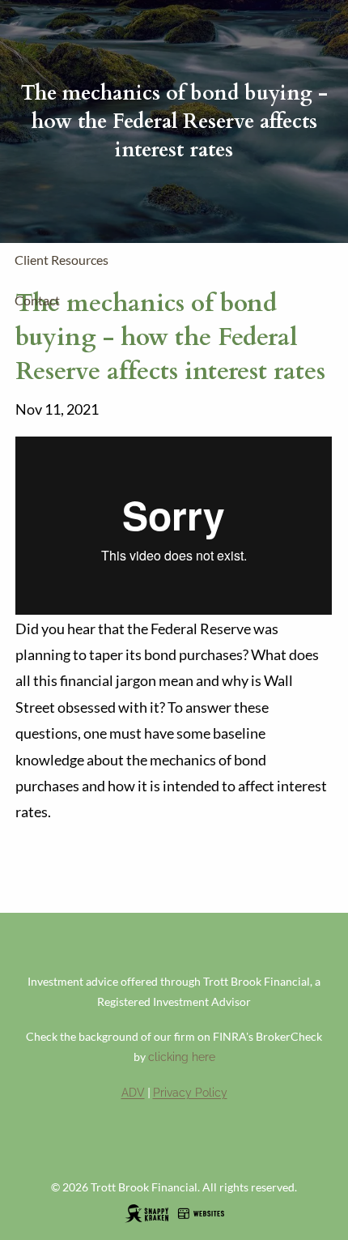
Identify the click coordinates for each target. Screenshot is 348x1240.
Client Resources (61, 259)
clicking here (181, 1056)
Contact (37, 300)
